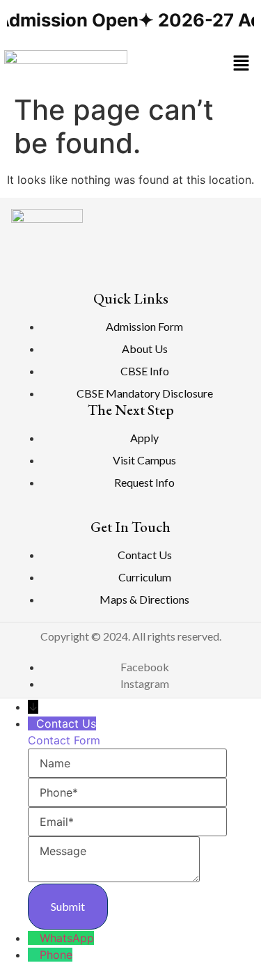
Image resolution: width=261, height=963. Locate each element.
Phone (56, 955)
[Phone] (34, 955)
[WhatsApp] (34, 938)
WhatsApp (67, 938)
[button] (241, 64)
